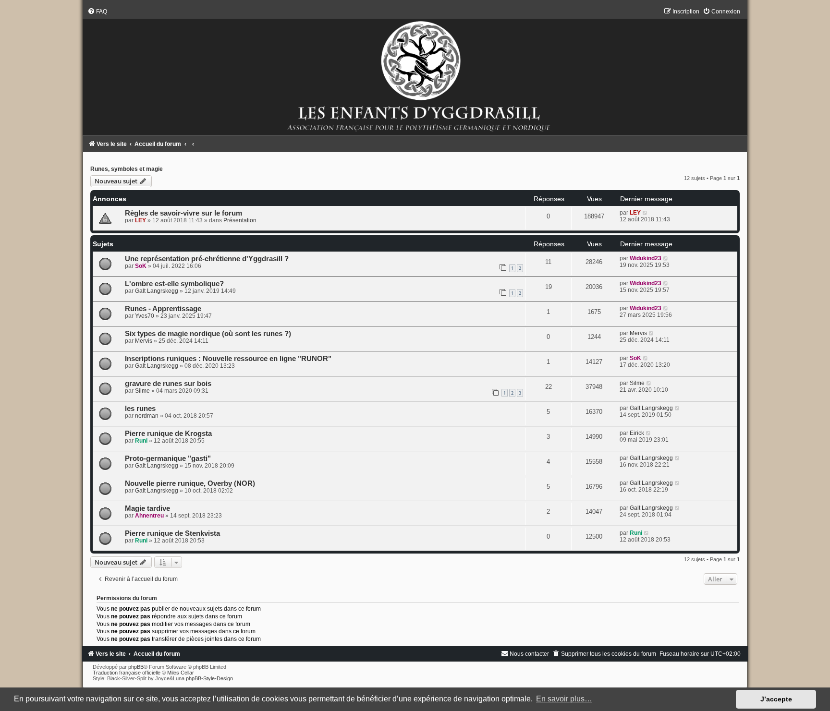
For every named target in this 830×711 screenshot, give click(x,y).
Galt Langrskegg (156, 291)
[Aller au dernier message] (645, 212)
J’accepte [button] (776, 699)
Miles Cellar (180, 672)
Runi (141, 440)
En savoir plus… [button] (564, 699)
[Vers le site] (414, 71)
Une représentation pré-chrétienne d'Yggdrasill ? (207, 259)
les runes (140, 408)
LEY (140, 220)
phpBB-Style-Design (209, 678)
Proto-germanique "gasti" (168, 458)
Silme (142, 390)
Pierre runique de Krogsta (168, 433)
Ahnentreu (149, 515)
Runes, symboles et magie (126, 169)
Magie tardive (147, 508)
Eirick (637, 433)
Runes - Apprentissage (163, 309)
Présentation (239, 220)
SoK (140, 266)
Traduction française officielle (126, 672)
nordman (147, 415)
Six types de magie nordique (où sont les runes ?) (208, 333)
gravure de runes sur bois (168, 383)
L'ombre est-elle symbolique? (174, 284)
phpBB (136, 667)
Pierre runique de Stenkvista (172, 533)
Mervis (143, 340)
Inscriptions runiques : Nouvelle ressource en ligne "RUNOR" (228, 358)
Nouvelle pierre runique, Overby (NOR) (190, 483)
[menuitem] (97, 11)
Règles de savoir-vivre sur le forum (183, 213)
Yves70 (144, 316)
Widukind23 (645, 258)
